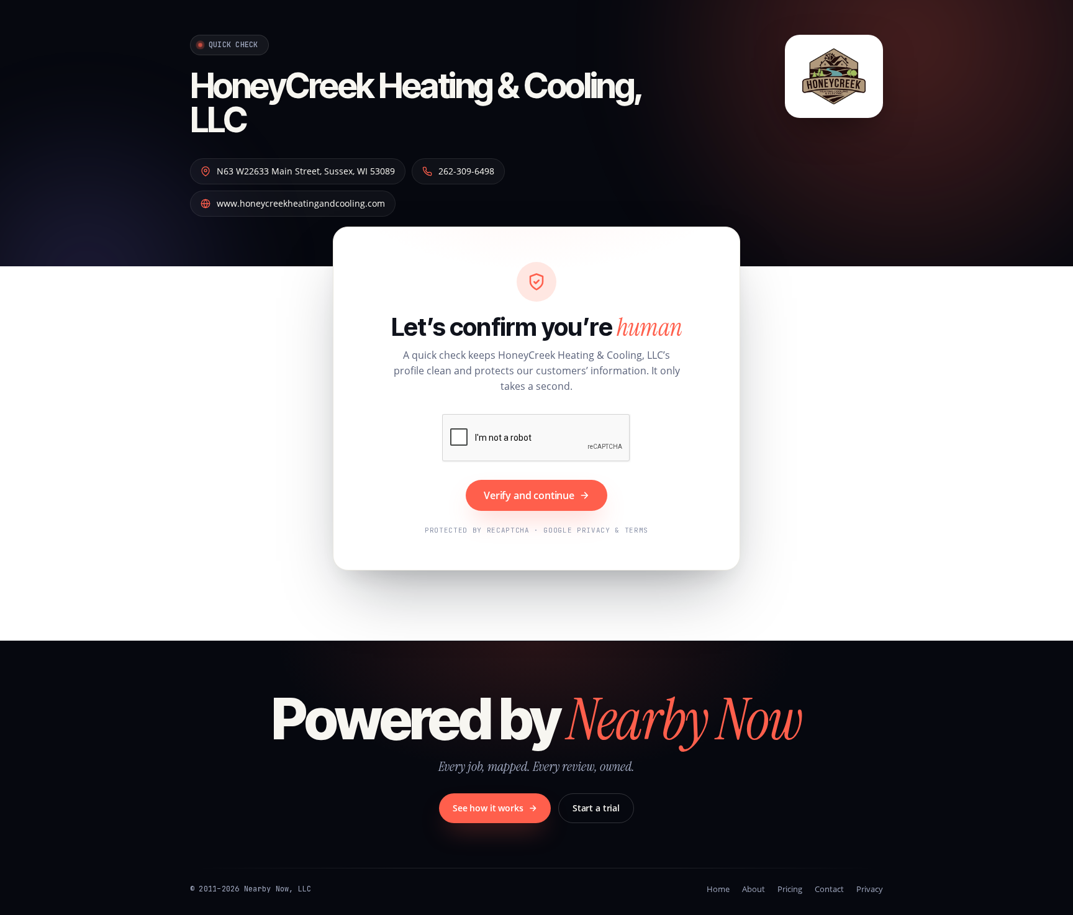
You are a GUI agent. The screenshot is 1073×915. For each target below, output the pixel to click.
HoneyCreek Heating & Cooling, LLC (416, 103)
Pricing (789, 889)
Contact (829, 889)
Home (718, 889)
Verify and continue (529, 495)
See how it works (488, 808)
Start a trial (596, 808)
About (753, 889)
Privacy (869, 889)
